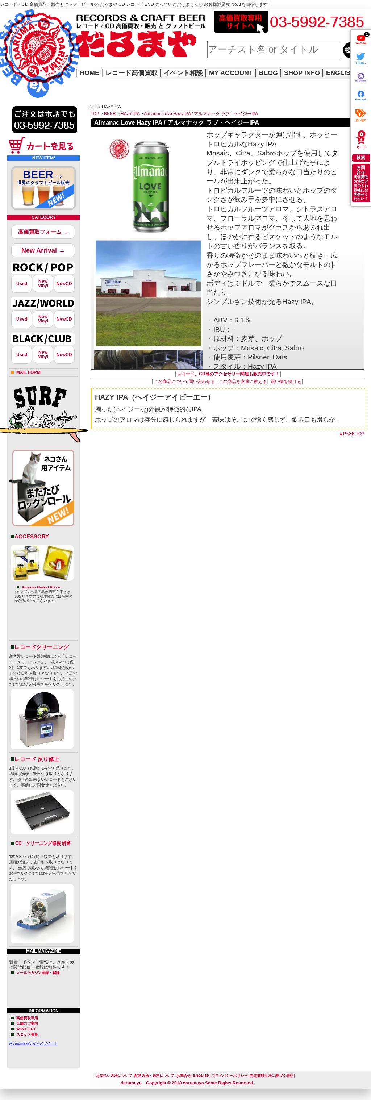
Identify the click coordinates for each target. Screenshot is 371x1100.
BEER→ (43, 176)
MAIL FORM (28, 372)
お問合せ (183, 1076)
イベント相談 (183, 72)
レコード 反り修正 (36, 759)
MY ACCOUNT (231, 72)
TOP (95, 113)
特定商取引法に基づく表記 (271, 1076)
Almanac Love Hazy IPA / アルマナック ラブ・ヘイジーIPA (201, 113)
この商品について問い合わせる (184, 381)
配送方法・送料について (154, 1076)
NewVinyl (43, 283)
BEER (110, 113)
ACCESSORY (31, 536)
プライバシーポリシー (230, 1076)
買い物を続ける (286, 381)
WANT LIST (26, 1029)
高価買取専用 (27, 1018)
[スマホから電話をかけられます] (45, 135)
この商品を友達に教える (243, 381)
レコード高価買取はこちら (30, 15)
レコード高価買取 (131, 72)
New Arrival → (43, 250)
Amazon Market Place (41, 587)
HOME (10, 43)
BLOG (268, 72)
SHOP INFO (302, 72)
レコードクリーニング (41, 647)
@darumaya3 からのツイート (33, 1043)
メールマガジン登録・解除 (38, 973)
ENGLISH (340, 72)
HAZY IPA (130, 113)
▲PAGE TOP (351, 433)
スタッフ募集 (27, 1034)
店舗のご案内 (27, 1023)
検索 (361, 157)
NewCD (64, 283)
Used (21, 283)
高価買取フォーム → (43, 232)
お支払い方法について (114, 1076)
